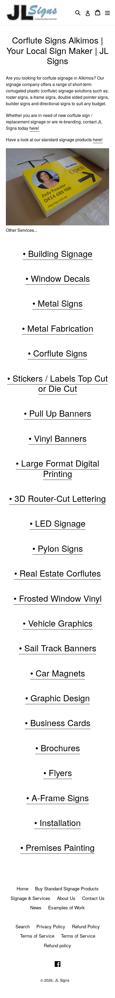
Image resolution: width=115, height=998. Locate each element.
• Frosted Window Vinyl (58, 598)
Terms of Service (37, 935)
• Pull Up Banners (57, 413)
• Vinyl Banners (58, 438)
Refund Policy (86, 926)
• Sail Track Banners (57, 647)
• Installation (57, 822)
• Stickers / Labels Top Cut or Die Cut (57, 383)
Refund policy (57, 945)
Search (23, 926)
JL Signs (62, 980)
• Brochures (57, 747)
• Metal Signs (57, 303)
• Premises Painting (57, 847)
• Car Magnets (57, 673)
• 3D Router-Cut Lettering (57, 498)
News (35, 907)
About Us (66, 898)
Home (22, 888)
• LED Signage (58, 523)
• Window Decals (57, 278)
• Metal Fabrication (57, 328)
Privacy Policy (50, 926)
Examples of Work (66, 907)
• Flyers (57, 772)
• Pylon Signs (57, 548)
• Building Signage (58, 253)
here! (34, 128)
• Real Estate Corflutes (57, 573)
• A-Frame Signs (57, 797)
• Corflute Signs (57, 353)
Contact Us (93, 898)
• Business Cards (57, 722)
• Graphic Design (57, 697)
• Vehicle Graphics (58, 623)
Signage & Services (30, 898)
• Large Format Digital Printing (57, 468)
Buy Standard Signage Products (67, 888)
